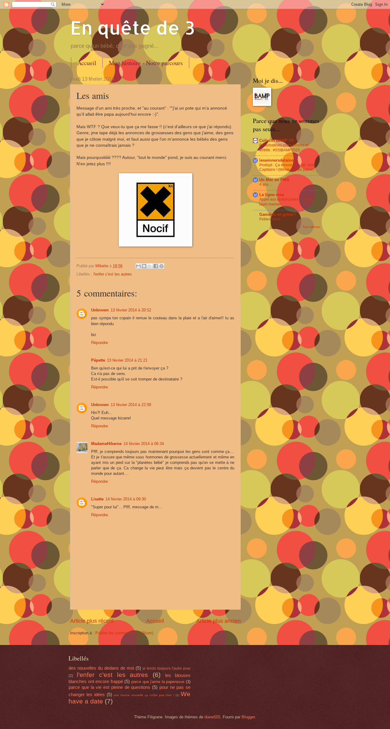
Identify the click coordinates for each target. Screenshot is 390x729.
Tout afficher (311, 227)
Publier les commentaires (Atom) (124, 633)
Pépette (98, 360)
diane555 (212, 717)
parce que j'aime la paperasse (157, 681)
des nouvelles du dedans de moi (101, 668)
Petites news (269, 219)
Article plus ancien (218, 621)
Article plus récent (92, 621)
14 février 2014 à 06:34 (143, 443)
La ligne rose (271, 194)
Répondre (99, 342)
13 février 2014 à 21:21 (127, 360)
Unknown (100, 310)
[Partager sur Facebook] (156, 266)
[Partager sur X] (150, 266)
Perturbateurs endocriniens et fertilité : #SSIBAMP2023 (283, 147)
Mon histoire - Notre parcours (146, 63)
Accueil (86, 63)
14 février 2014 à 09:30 (125, 499)
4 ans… (265, 184)
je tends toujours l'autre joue (166, 668)
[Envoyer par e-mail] (138, 266)
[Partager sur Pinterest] (161, 266)
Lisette (97, 499)
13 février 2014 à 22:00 (131, 404)
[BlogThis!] (144, 266)
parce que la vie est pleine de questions (109, 687)
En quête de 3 (132, 27)
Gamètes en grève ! (277, 214)
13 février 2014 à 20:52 (131, 310)
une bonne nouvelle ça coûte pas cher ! (144, 695)
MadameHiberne (106, 443)
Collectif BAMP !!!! (276, 140)
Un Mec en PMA (274, 179)
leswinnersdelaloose (278, 160)
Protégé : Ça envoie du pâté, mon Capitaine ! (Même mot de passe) (287, 167)
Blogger (248, 717)
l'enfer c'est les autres (113, 274)
